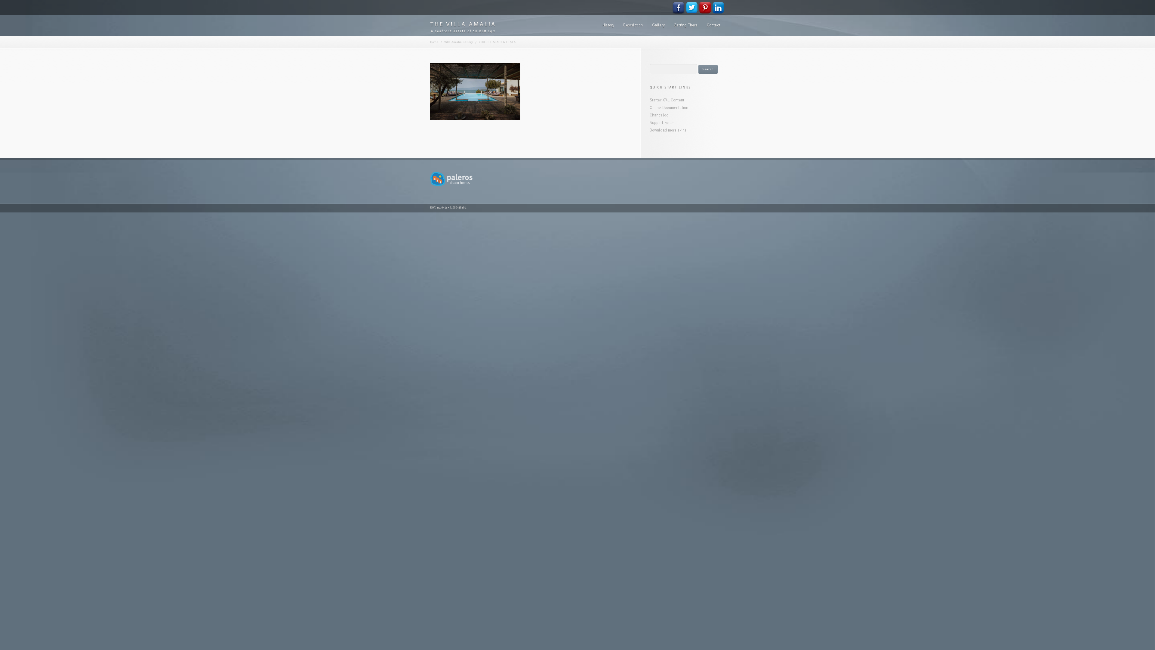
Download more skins (668, 130)
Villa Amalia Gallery (458, 42)
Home (434, 42)
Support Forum (662, 122)
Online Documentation (669, 107)
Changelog (659, 115)
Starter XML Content (667, 100)
